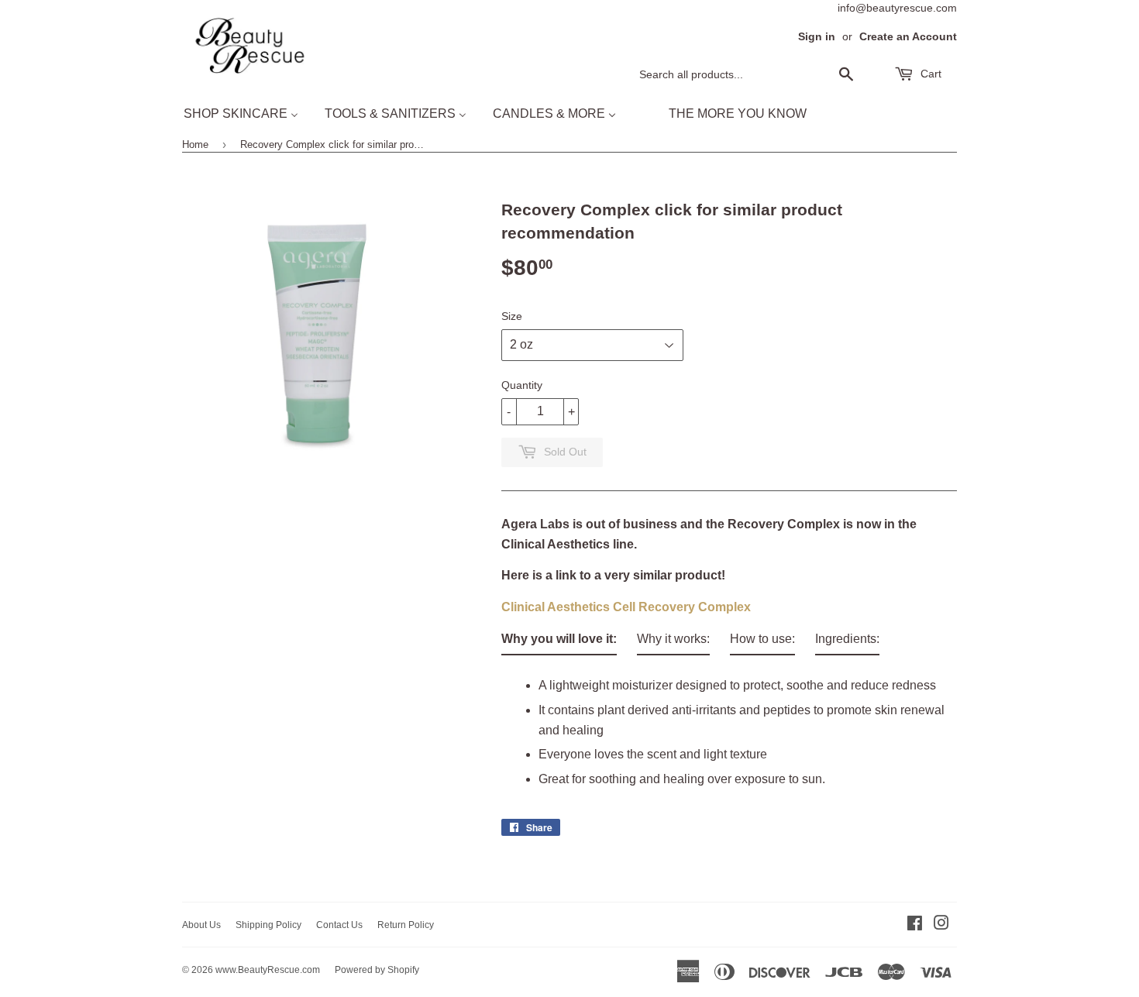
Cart (929, 73)
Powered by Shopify (377, 969)
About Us (201, 925)
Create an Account (908, 37)
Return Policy (405, 925)
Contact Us (339, 925)
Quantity (521, 385)
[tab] (559, 642)
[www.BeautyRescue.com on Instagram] (941, 924)
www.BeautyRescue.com (267, 969)
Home (195, 144)
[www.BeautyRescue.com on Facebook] (915, 924)
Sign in (816, 37)
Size (511, 316)
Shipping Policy (268, 925)
